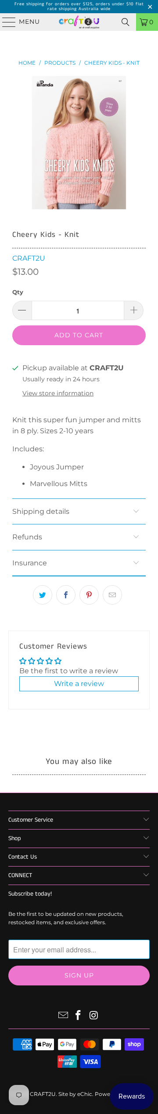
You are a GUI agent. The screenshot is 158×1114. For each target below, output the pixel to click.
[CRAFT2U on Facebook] (78, 1016)
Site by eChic (75, 1094)
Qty (17, 291)
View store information (57, 393)
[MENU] (5, 22)
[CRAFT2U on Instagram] (94, 1016)
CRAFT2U (28, 258)
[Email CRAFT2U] (63, 1016)
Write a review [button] (79, 683)
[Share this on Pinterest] (89, 595)
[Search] (125, 22)
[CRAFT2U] (79, 22)
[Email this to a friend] (112, 595)
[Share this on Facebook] (65, 595)
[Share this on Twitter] (42, 595)
